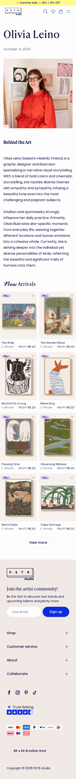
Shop (11, 633)
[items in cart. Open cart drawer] (60, 11)
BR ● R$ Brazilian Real (30, 751)
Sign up (56, 611)
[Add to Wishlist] (33, 296)
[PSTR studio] (13, 11)
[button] (70, 11)
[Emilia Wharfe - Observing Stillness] (57, 437)
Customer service (22, 646)
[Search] (45, 11)
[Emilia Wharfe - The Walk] (18, 316)
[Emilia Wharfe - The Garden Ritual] (57, 316)
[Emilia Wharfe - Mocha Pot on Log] (18, 376)
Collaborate (17, 673)
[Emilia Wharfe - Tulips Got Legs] (57, 498)
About (12, 660)
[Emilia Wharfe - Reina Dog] (57, 376)
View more (38, 542)
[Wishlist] (53, 11)
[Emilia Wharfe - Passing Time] (18, 437)
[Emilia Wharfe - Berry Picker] (18, 498)
